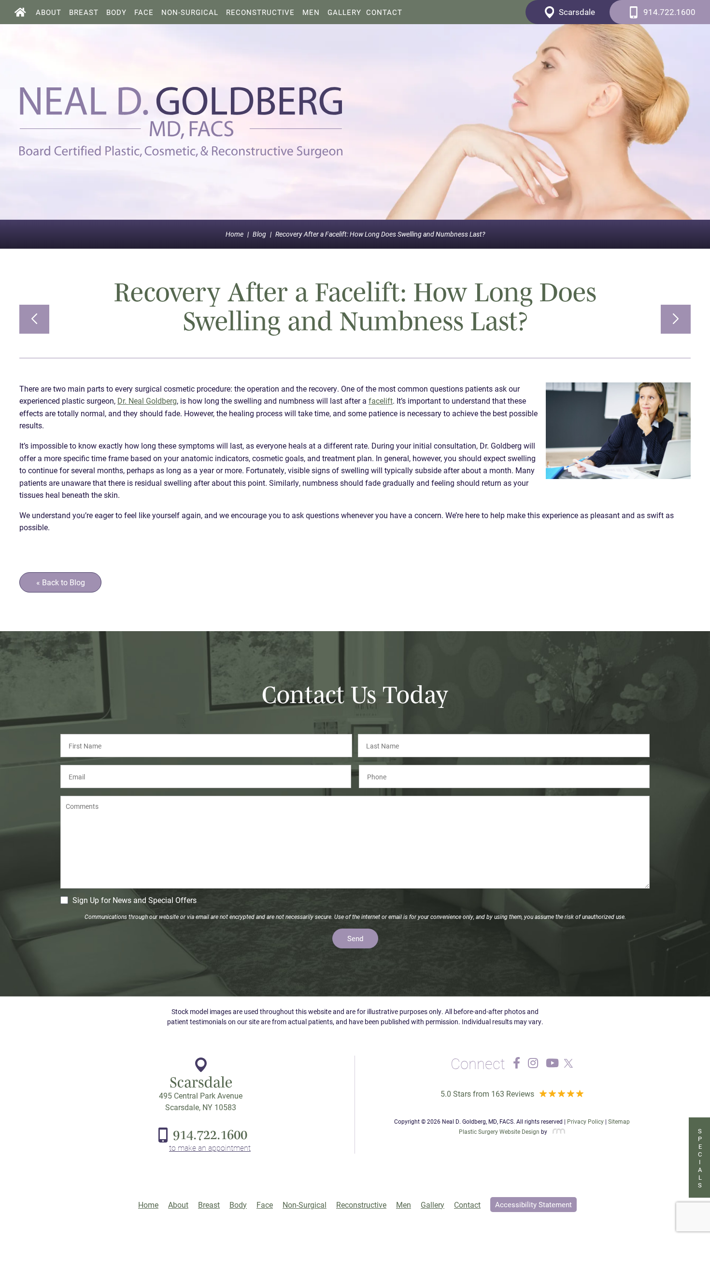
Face (144, 12)
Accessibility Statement (533, 1204)
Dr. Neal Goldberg (147, 400)
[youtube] (552, 1063)
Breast (84, 12)
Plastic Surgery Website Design (499, 1131)
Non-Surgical (189, 12)
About (48, 12)
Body (116, 12)
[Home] (20, 12)
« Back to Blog (60, 582)
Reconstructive (260, 12)
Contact (384, 12)
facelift (381, 400)
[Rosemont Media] (557, 1131)
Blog (259, 234)
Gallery (344, 12)
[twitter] (566, 1063)
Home (234, 234)
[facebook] (516, 1063)
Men (311, 12)
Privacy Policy (585, 1121)
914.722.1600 (210, 1134)
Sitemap (619, 1121)
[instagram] (533, 1063)
